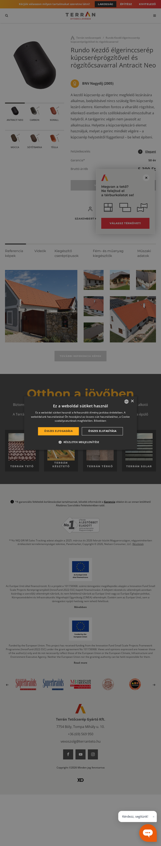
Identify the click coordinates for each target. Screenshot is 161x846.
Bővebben (100, 421)
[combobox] (126, 401)
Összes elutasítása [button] (102, 431)
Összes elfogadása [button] (58, 431)
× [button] (132, 401)
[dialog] (80, 423)
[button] (80, 442)
